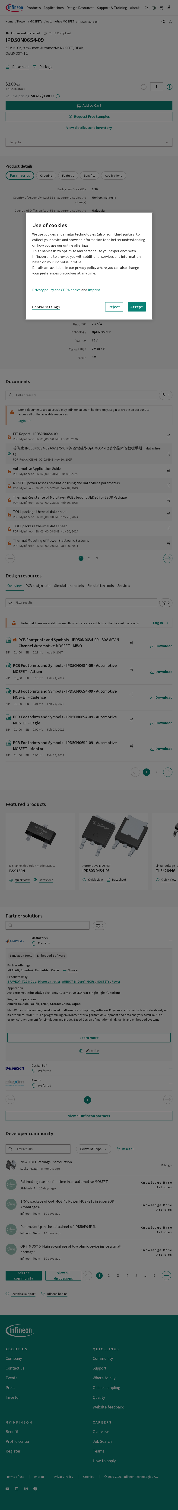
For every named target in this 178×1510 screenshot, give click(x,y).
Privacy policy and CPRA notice (56, 290)
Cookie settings (46, 307)
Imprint (94, 290)
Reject (114, 306)
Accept (136, 306)
